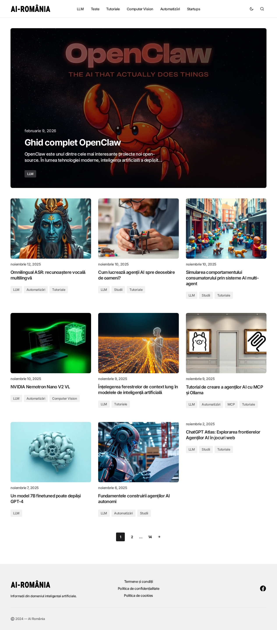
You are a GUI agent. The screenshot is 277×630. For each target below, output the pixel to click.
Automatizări (35, 290)
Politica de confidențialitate (138, 588)
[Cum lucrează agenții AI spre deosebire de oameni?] (138, 228)
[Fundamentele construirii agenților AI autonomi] (138, 452)
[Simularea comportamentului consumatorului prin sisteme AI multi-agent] (226, 228)
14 (150, 537)
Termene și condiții (138, 581)
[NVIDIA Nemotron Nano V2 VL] (51, 343)
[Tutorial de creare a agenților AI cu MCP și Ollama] (226, 343)
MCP (231, 404)
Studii (118, 290)
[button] (251, 8)
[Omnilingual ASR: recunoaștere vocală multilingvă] (51, 228)
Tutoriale (58, 290)
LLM (30, 174)
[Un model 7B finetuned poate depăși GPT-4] (51, 452)
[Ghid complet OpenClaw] (138, 108)
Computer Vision (64, 398)
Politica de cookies (138, 595)
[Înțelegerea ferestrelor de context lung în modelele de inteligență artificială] (138, 343)
